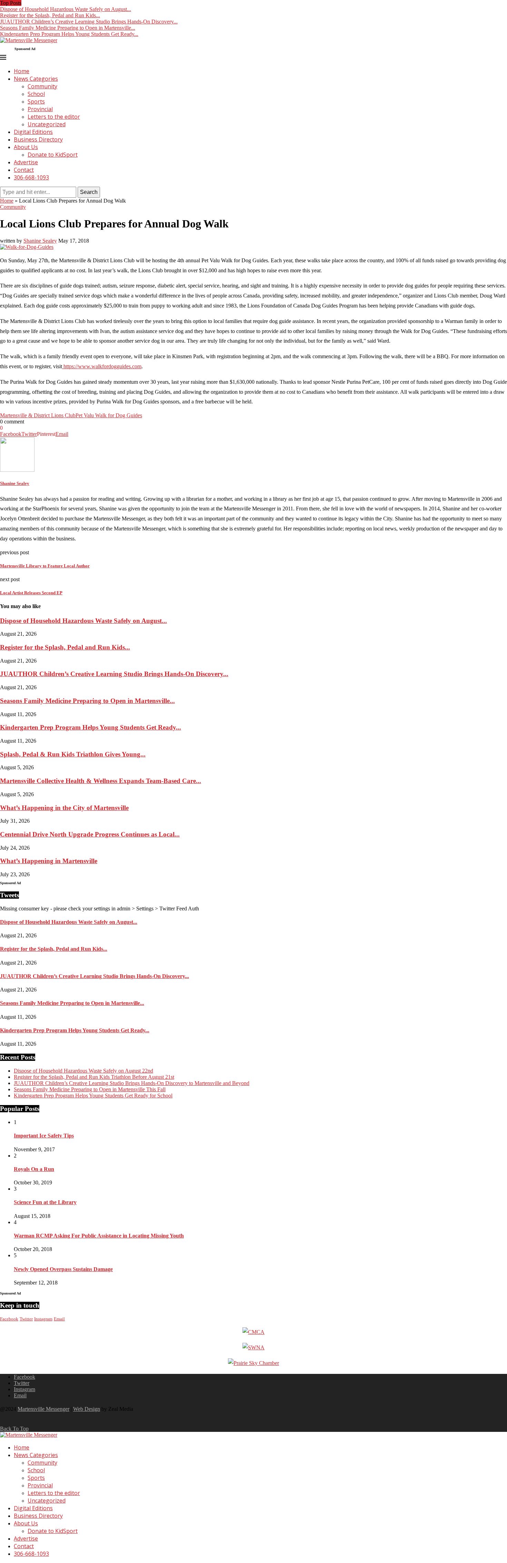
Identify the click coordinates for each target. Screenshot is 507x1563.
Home (21, 71)
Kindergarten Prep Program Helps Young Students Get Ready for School (93, 1095)
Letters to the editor (54, 116)
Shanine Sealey (40, 241)
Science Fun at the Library (45, 1202)
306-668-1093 (31, 177)
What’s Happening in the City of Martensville (64, 807)
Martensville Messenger (43, 1409)
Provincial (40, 109)
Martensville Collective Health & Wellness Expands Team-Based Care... (100, 780)
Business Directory (38, 139)
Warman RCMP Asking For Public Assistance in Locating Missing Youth (99, 1236)
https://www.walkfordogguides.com (101, 366)
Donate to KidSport (53, 154)
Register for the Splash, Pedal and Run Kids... (50, 15)
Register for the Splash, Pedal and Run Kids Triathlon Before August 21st (94, 1077)
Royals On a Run (34, 1169)
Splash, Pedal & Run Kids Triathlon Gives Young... (73, 754)
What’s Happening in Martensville (48, 860)
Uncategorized (47, 124)
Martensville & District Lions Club (38, 415)
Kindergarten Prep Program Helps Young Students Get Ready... (69, 34)
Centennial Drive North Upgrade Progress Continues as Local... (90, 834)
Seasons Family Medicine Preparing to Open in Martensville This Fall (90, 1089)
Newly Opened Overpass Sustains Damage (63, 1269)
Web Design (86, 1409)
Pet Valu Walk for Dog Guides (109, 415)
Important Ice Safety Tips (44, 1136)
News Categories (36, 78)
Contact (24, 170)
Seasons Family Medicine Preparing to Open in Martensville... (67, 28)
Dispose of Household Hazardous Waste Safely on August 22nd (83, 1071)
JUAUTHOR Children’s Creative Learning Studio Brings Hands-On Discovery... (89, 22)
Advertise (26, 162)
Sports (36, 101)
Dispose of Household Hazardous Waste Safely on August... (65, 9)
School (36, 94)
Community (42, 86)
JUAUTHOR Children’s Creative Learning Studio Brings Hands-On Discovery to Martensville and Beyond (131, 1083)
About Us (26, 147)
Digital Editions (33, 132)
